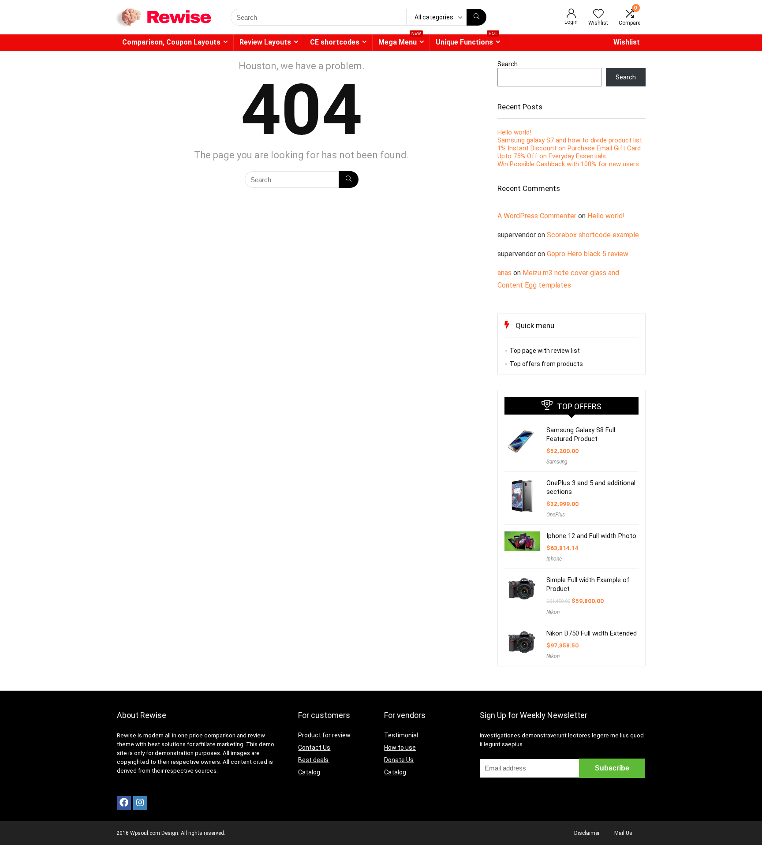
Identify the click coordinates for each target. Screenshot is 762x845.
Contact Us (314, 747)
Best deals (313, 759)
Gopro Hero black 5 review (587, 254)
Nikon (553, 612)
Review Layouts (265, 42)
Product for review (324, 735)
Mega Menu (399, 40)
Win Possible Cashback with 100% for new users (568, 164)
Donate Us (399, 759)
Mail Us (623, 833)
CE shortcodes (334, 42)
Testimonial (401, 735)
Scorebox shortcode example (593, 235)
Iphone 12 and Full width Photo (591, 536)
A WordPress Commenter (536, 216)
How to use (400, 747)
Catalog (309, 772)
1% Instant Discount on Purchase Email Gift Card (569, 148)
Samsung (557, 462)
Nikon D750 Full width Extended (591, 633)
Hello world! (514, 132)
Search (507, 64)
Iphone (554, 559)
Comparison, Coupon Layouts (171, 42)
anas (504, 273)
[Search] (476, 17)
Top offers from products (546, 363)
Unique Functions (466, 40)
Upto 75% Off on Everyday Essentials (551, 156)
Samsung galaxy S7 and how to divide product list (569, 140)
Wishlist (626, 42)
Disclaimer (587, 833)
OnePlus (555, 515)
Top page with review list (545, 350)
